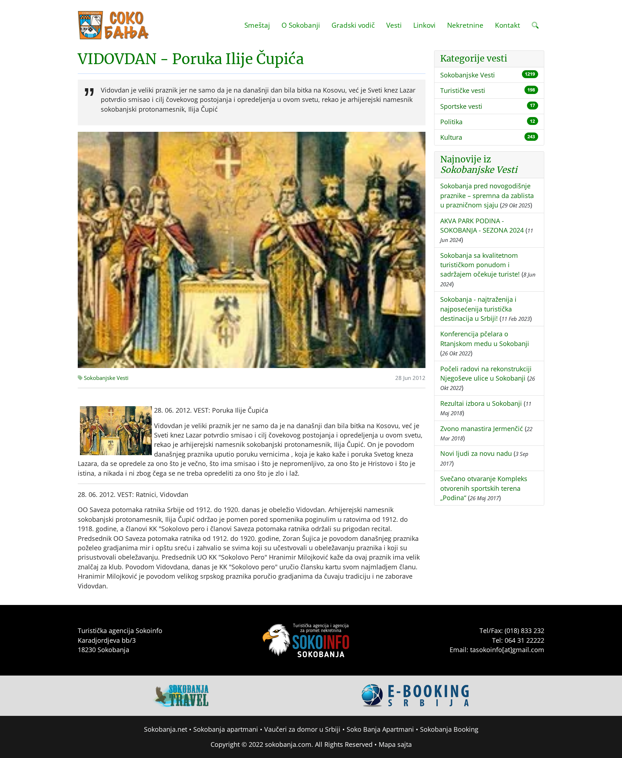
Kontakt (507, 25)
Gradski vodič (353, 25)
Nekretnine (465, 25)
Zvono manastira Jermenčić (481, 428)
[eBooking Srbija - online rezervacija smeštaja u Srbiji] (416, 695)
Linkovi (424, 25)
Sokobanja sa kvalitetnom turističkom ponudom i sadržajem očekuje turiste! (480, 265)
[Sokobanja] (181, 695)
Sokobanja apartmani (225, 729)
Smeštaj (257, 25)
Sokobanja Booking (449, 729)
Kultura (451, 137)
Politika (451, 121)
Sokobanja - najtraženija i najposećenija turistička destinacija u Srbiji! (478, 309)
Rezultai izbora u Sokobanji (481, 403)
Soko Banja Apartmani (380, 729)
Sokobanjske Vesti (105, 378)
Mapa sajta (395, 744)
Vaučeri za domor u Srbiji (302, 729)
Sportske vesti (461, 106)
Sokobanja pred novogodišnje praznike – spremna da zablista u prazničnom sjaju (487, 195)
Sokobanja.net (165, 729)
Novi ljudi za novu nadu (476, 453)
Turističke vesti (462, 90)
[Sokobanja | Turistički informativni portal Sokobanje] (114, 25)
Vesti (394, 25)
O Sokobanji (300, 25)
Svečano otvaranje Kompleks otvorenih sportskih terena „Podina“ (483, 488)
